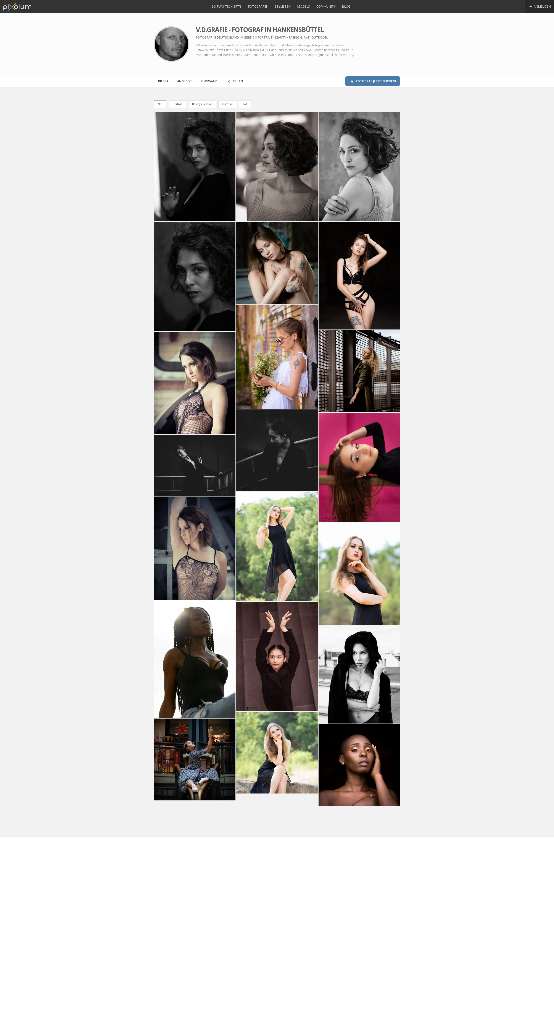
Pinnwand (209, 81)
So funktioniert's (227, 6)
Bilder (163, 81)
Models (303, 6)
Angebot (184, 81)
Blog (346, 6)
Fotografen (258, 6)
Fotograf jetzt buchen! (375, 81)
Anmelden (542, 6)
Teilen (237, 81)
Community (325, 6)
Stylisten (283, 6)
